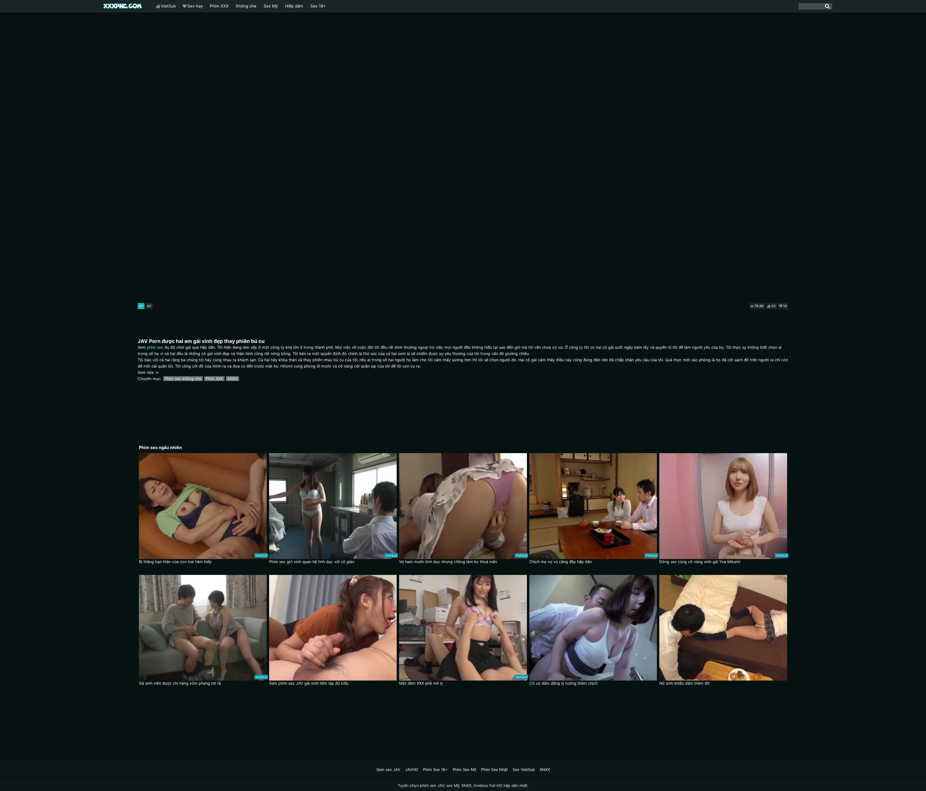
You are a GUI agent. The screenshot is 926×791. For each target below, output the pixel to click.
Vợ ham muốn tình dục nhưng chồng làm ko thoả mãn (448, 561)
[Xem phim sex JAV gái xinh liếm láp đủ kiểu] (333, 628)
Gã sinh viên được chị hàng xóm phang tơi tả (180, 683)
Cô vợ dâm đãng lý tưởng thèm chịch (563, 683)
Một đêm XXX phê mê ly (421, 683)
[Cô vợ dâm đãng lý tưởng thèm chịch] (593, 628)
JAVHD (411, 769)
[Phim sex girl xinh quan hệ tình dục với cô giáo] (333, 506)
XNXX (232, 378)
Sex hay (195, 6)
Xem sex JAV (388, 769)
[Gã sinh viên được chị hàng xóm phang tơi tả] (203, 628)
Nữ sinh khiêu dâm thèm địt (684, 683)
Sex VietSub (524, 769)
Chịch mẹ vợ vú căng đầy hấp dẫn (560, 561)
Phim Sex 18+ (435, 769)
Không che (246, 6)
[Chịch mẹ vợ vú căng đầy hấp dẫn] (593, 506)
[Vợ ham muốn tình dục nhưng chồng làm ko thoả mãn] (463, 506)
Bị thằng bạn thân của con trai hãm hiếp (175, 561)
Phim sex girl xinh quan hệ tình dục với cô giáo (311, 561)
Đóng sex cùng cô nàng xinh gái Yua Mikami (699, 561)
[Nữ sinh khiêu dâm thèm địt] (723, 628)
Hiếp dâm (294, 6)
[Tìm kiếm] (827, 6)
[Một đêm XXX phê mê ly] (463, 628)
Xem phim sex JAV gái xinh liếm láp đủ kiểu (308, 683)
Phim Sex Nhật (494, 769)
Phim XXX (219, 6)
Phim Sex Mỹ (464, 769)
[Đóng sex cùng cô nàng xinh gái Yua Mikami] (723, 506)
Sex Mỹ (271, 6)
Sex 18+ (318, 6)
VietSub (168, 6)
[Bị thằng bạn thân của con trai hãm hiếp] (203, 506)
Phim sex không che (183, 378)
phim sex (155, 347)
